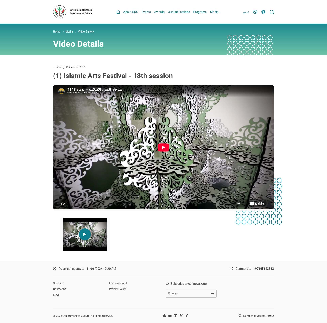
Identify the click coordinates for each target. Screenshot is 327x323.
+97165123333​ (263, 268)
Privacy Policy (117, 289)
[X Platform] (181, 315)
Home (56, 31)
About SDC (130, 12)
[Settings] (263, 12)
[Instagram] (175, 315)
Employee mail (118, 283)
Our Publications (179, 12)
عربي (246, 11)
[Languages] (255, 12)
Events (146, 12)
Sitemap (58, 283)
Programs (200, 12)
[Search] (272, 12)
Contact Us (59, 289)
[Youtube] (170, 315)
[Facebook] (186, 315)
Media (214, 12)
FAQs (56, 294)
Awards (159, 12)
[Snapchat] (164, 315)
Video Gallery (86, 31)
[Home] (118, 12)
